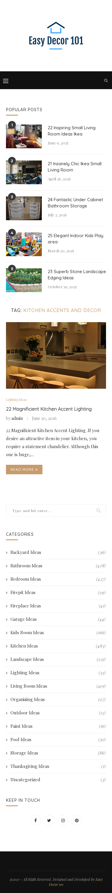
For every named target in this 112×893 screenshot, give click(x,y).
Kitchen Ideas (57, 646)
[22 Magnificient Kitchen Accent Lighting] (56, 355)
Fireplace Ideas (57, 606)
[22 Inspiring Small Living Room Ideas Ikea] (24, 136)
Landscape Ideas (57, 659)
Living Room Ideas (57, 686)
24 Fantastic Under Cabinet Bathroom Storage (75, 203)
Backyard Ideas (57, 552)
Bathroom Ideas (57, 565)
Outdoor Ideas (57, 713)
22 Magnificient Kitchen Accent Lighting (49, 409)
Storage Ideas (57, 753)
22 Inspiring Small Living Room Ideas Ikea (72, 131)
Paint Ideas (57, 726)
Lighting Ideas (16, 399)
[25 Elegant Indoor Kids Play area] (24, 244)
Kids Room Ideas (57, 632)
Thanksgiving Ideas (57, 766)
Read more (22, 469)
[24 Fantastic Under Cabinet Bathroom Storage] (24, 208)
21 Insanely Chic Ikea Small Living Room (75, 167)
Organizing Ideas (57, 699)
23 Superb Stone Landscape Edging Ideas (77, 275)
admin (17, 418)
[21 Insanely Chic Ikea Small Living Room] (24, 172)
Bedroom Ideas (57, 579)
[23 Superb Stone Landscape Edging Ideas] (24, 280)
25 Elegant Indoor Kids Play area (75, 239)
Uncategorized (57, 779)
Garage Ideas (57, 619)
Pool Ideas (57, 739)
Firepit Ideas (57, 592)
